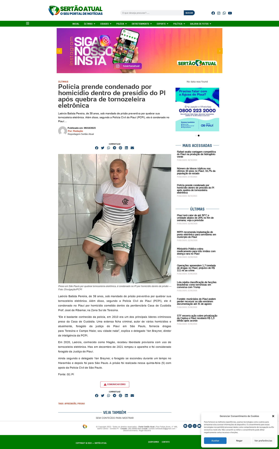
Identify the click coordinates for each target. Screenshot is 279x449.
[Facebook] (213, 13)
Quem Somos (153, 442)
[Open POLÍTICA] (184, 23)
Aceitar (215, 440)
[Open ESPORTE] (167, 23)
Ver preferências (263, 440)
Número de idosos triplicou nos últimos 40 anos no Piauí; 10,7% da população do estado (196, 171)
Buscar (189, 13)
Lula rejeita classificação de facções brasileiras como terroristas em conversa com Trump (197, 285)
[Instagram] (218, 13)
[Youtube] (230, 13)
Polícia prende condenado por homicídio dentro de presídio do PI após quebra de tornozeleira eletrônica (195, 189)
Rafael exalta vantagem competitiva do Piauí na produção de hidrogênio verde (196, 154)
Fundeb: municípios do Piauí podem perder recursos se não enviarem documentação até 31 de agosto (196, 301)
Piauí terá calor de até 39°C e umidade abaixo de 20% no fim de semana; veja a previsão (195, 218)
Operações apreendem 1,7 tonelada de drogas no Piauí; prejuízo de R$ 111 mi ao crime (196, 268)
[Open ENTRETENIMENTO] (151, 23)
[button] (273, 416)
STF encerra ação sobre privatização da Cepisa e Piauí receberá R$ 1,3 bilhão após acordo (197, 318)
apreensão (70, 403)
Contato (166, 442)
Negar (239, 440)
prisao (81, 403)
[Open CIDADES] (110, 23)
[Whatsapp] (224, 13)
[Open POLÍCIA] (126, 23)
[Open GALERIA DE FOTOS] (210, 23)
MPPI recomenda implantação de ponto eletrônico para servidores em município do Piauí (196, 234)
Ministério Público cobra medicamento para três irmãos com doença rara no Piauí (196, 251)
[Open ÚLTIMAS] (94, 23)
